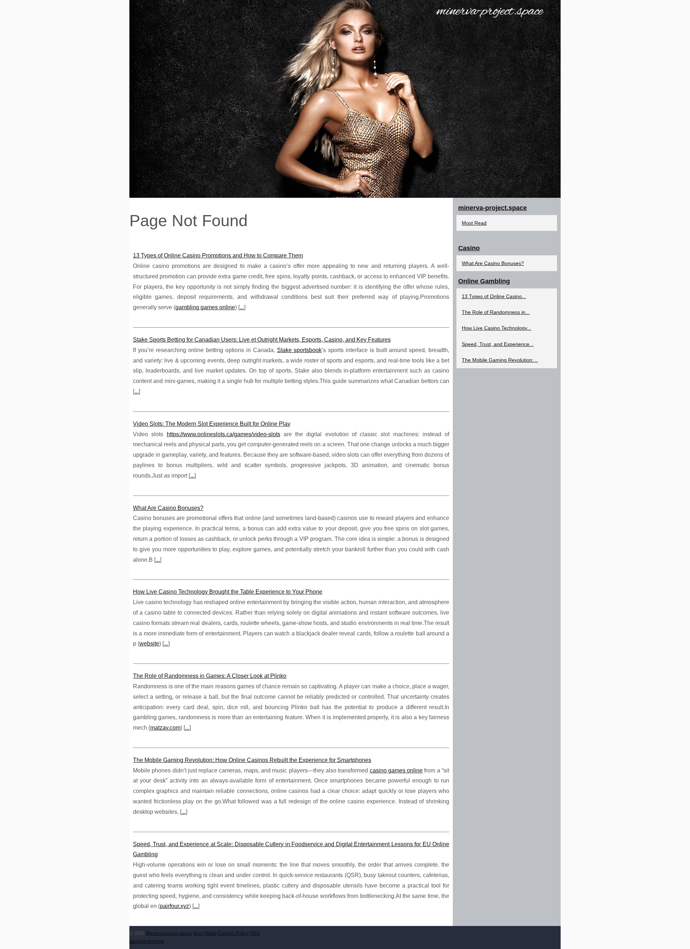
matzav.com (165, 728)
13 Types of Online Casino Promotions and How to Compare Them (218, 255)
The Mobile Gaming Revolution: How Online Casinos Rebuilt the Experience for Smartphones (252, 760)
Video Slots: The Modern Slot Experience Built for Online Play (211, 424)
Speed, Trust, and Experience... (498, 344)
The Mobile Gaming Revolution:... (500, 360)
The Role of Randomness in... (496, 312)
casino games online (396, 770)
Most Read (474, 223)
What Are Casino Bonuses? (168, 508)
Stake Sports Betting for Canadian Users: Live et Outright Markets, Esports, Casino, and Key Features (262, 340)
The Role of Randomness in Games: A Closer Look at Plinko (209, 676)
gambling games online (205, 307)
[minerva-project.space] (345, 99)
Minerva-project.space (169, 933)
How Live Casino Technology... (496, 328)
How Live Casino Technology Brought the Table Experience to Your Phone (227, 592)
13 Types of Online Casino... (494, 296)
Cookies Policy (233, 933)
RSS (255, 933)
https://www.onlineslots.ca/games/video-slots (223, 434)
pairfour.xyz (174, 906)
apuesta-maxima (146, 941)
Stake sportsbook (299, 350)
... (242, 307)
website (149, 643)
